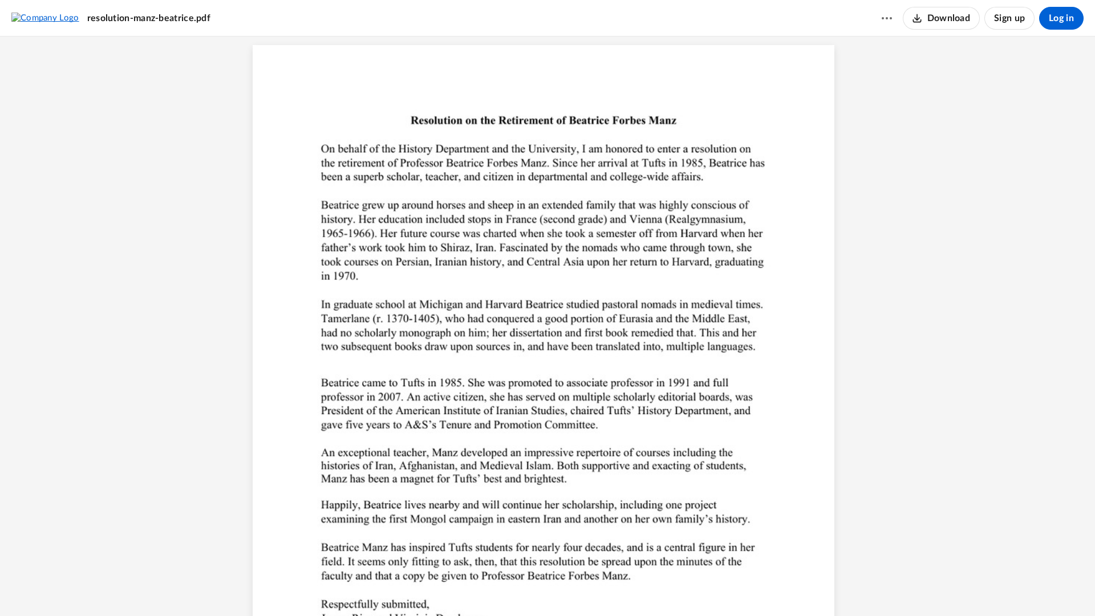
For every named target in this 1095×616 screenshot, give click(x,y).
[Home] (45, 17)
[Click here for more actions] (886, 18)
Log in (1061, 18)
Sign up (1009, 18)
